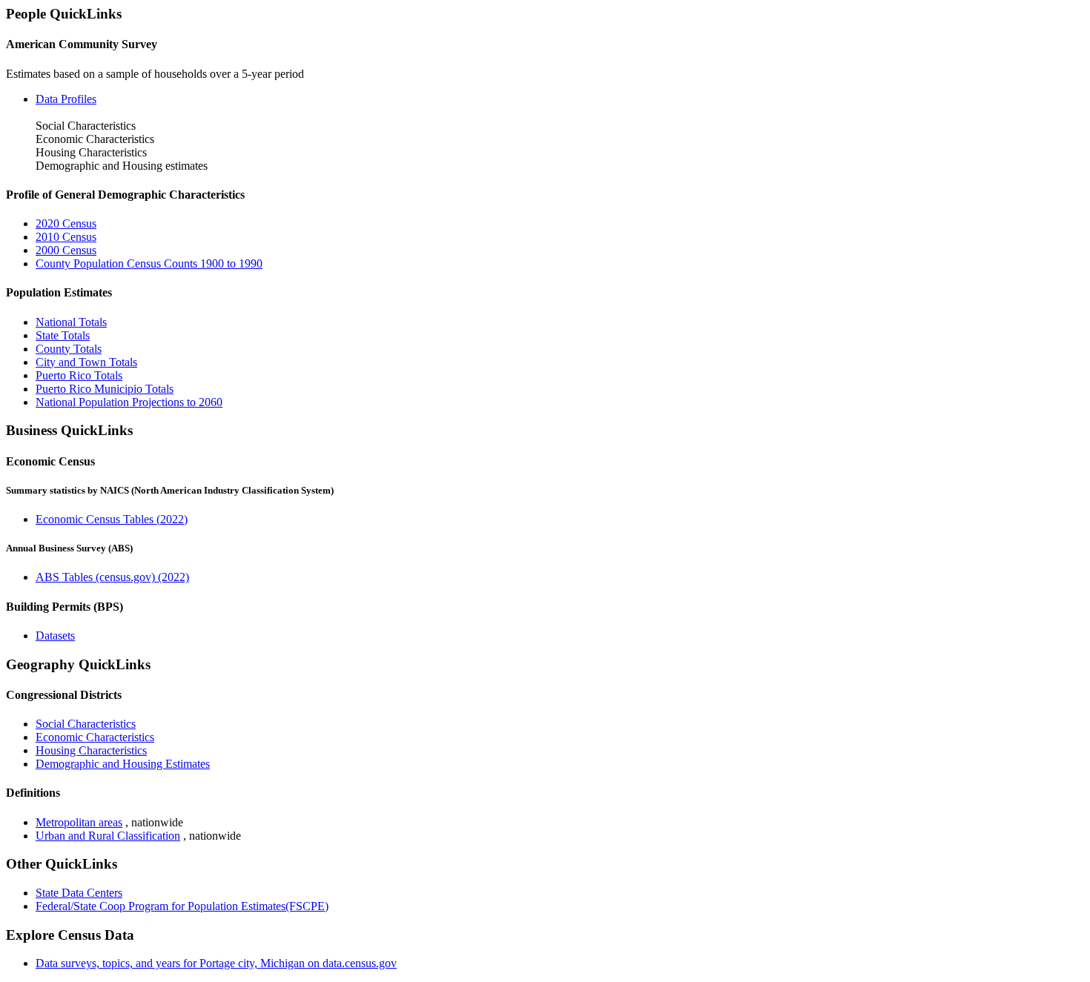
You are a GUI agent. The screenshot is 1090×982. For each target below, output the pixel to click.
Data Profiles (66, 99)
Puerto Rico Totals (79, 375)
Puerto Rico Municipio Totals (105, 388)
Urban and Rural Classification (108, 835)
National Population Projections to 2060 (129, 402)
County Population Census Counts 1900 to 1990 (149, 263)
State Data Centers (79, 892)
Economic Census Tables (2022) (112, 519)
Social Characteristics (86, 723)
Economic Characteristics (95, 737)
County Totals (69, 348)
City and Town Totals (86, 362)
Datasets (55, 635)
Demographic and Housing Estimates (123, 763)
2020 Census (66, 223)
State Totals (63, 335)
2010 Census (66, 236)
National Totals (71, 322)
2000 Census (66, 250)
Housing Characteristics (91, 750)
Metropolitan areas (79, 822)
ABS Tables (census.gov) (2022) (112, 577)
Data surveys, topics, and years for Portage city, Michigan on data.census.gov (216, 963)
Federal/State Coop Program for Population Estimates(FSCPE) (182, 906)
